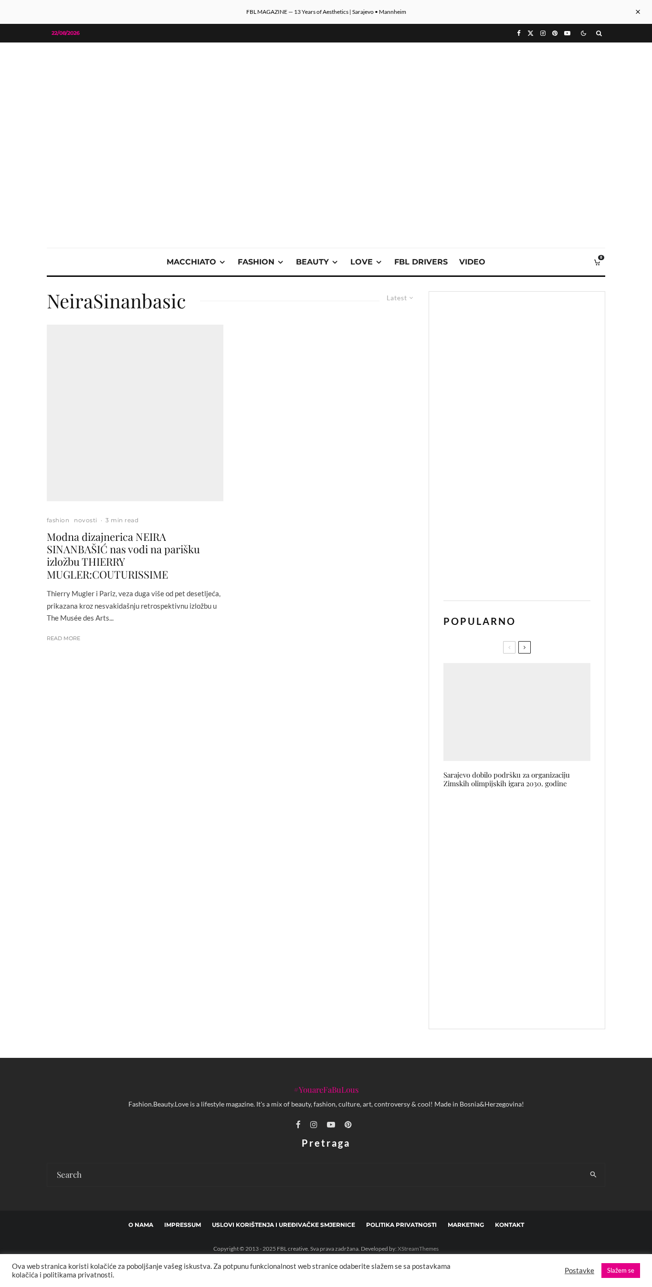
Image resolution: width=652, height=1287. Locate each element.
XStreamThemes (418, 1248)
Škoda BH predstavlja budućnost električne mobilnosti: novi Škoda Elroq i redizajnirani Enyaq (537, 863)
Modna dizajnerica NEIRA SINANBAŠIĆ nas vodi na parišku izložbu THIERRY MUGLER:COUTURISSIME (123, 555)
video (472, 261)
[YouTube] (567, 33)
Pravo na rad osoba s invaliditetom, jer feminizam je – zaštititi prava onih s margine (536, 999)
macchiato (191, 261)
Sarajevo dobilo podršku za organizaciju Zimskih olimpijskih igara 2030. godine (506, 779)
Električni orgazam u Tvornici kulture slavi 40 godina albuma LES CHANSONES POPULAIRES (534, 954)
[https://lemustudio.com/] (326, 110)
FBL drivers (421, 261)
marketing (466, 1224)
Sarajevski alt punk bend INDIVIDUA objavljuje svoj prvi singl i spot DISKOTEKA (532, 818)
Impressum (182, 1224)
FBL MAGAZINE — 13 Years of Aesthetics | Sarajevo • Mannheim (326, 11)
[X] (530, 33)
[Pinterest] (555, 33)
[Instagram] (543, 33)
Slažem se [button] (620, 1270)
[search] (593, 1174)
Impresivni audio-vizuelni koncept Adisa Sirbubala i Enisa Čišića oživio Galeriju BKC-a (533, 908)
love (361, 261)
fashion (256, 261)
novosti (85, 520)
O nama (140, 1224)
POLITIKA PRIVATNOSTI (401, 1224)
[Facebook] (519, 33)
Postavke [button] (579, 1270)
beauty (312, 261)
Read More (63, 638)
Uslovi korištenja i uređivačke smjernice (283, 1224)
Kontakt (509, 1224)
